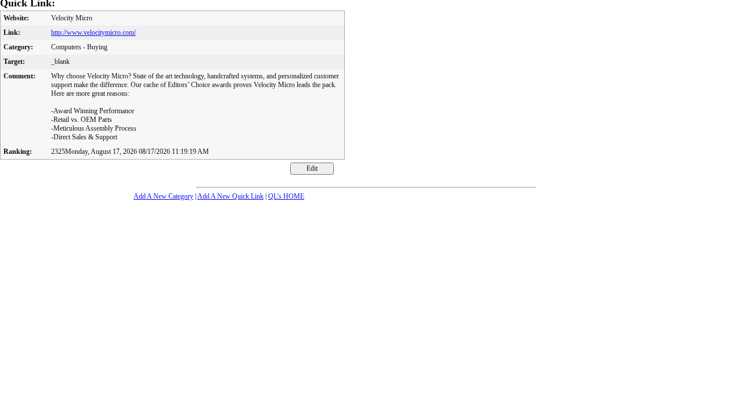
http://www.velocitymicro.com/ (93, 32)
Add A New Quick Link (230, 196)
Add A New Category (163, 196)
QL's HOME (286, 196)
